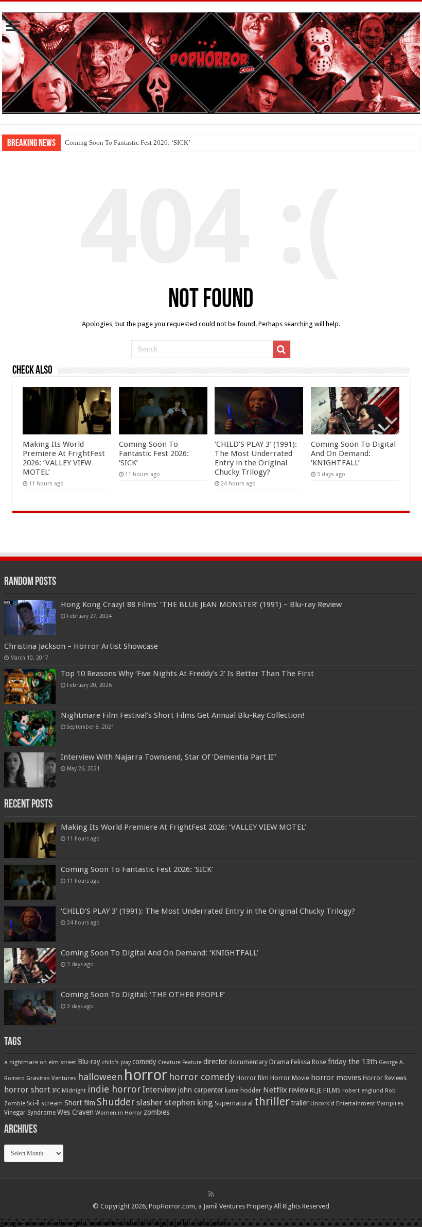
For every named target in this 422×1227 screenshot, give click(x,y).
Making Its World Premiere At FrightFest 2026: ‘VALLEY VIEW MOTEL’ (64, 458)
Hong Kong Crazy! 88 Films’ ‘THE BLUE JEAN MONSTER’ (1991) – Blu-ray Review (201, 604)
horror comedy (202, 1076)
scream (52, 1103)
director (215, 1061)
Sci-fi (33, 1103)
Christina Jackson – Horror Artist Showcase (81, 646)
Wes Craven (75, 1112)
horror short (27, 1090)
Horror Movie (289, 1078)
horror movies (336, 1077)
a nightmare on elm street (40, 1062)
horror (145, 1075)
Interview (160, 1090)
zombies (156, 1112)
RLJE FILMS (325, 1090)
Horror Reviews (385, 1078)
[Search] (281, 349)
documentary (248, 1062)
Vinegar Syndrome (30, 1112)
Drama (279, 1062)
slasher (149, 1102)
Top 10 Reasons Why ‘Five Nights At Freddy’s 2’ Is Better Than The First (187, 673)
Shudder (116, 1102)
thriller (272, 1101)
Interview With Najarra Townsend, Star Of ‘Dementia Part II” (168, 757)
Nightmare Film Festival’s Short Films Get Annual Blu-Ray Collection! (183, 715)
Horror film (252, 1078)
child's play (116, 1062)
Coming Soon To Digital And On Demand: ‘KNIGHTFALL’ (353, 453)
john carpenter (200, 1090)
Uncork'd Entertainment (342, 1103)
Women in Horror (118, 1113)
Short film (79, 1103)
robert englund (362, 1090)
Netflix (275, 1090)
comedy (144, 1061)
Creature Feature (180, 1062)
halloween (100, 1076)
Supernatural (234, 1103)
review (298, 1090)
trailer (300, 1103)
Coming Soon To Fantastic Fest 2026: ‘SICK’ (127, 142)
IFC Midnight (69, 1090)
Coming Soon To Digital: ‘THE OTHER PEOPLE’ (143, 994)
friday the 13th (352, 1061)
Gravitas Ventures (51, 1078)
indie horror (114, 1089)
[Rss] (211, 1194)
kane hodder (243, 1090)
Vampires (390, 1103)
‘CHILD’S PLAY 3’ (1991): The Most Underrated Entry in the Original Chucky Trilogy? (256, 458)
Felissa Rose (308, 1062)
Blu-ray (89, 1061)
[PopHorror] (211, 60)
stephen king (188, 1102)
